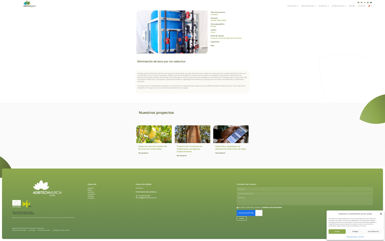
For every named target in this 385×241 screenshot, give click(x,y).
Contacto (361, 6)
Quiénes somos (338, 6)
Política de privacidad (19, 230)
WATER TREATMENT (218, 20)
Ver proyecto (143, 153)
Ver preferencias (373, 231)
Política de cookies (352, 236)
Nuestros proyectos (156, 112)
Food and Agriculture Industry (230, 38)
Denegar (355, 231)
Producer (214, 38)
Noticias (352, 6)
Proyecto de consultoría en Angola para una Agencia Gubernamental (189, 149)
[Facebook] (358, 3)
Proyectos (323, 6)
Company (214, 14)
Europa (213, 26)
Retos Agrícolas (307, 6)
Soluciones (291, 6)
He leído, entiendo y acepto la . (260, 207)
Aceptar (337, 231)
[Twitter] (362, 3)
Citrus (213, 32)
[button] (381, 214)
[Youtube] (371, 3)
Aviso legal (361, 236)
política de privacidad (272, 207)
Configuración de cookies (60, 230)
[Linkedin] (368, 3)
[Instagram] (365, 3)
